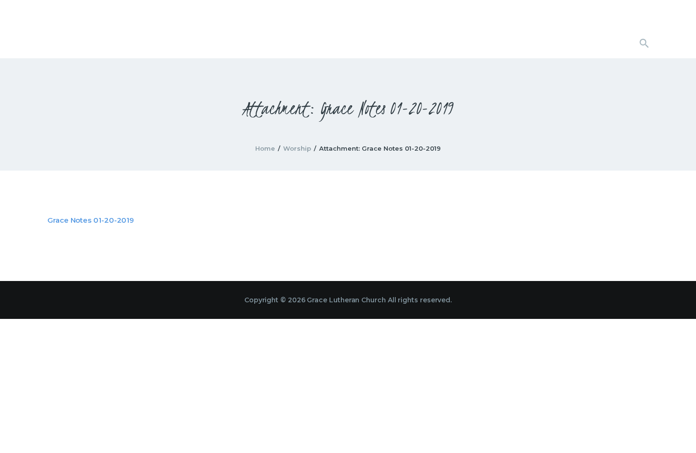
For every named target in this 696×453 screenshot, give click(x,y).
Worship (297, 148)
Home (265, 148)
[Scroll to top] (672, 430)
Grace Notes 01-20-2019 (90, 220)
